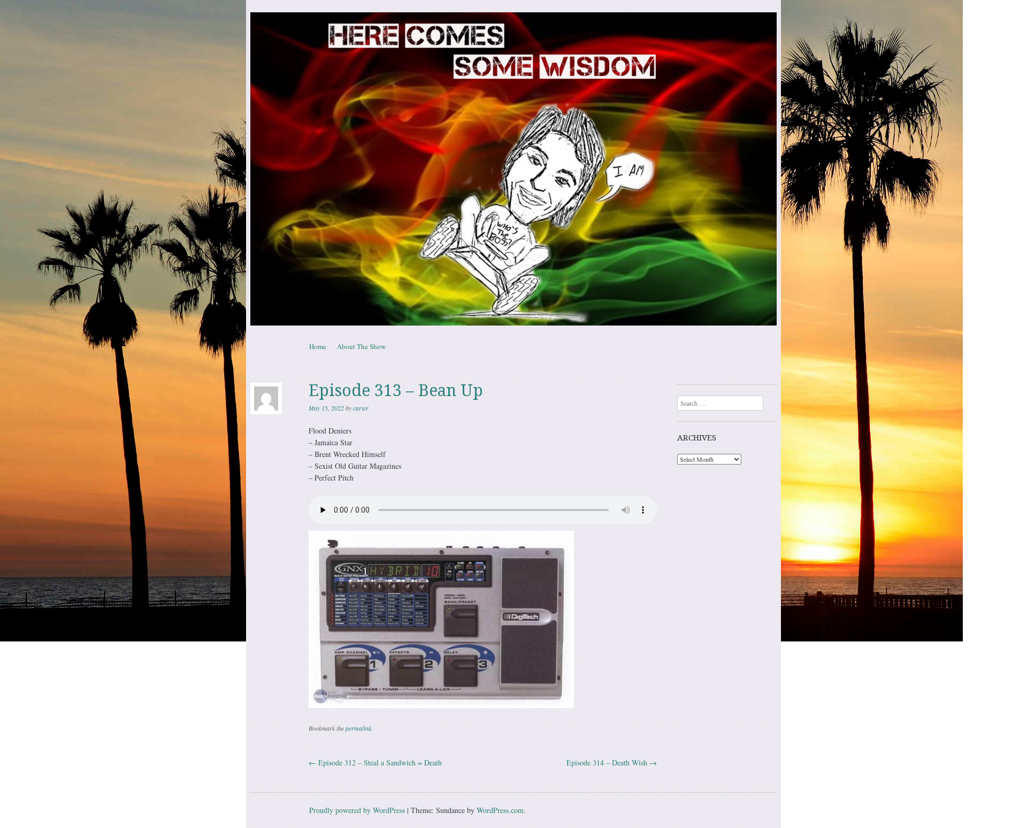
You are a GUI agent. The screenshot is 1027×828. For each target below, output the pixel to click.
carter (361, 408)
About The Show (361, 346)
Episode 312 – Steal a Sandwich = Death (375, 762)
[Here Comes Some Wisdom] (513, 169)
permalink (358, 728)
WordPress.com (500, 810)
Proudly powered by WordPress (357, 810)
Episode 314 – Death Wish (611, 762)
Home (317, 346)
